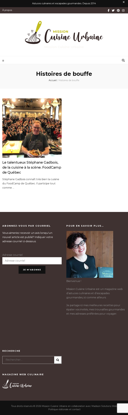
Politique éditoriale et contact (64, 409)
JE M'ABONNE (32, 270)
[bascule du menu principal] (3, 61)
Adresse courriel (12, 254)
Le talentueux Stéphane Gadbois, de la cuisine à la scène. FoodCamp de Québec (31, 167)
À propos (7, 10)
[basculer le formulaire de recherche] (123, 60)
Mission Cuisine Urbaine (64, 47)
